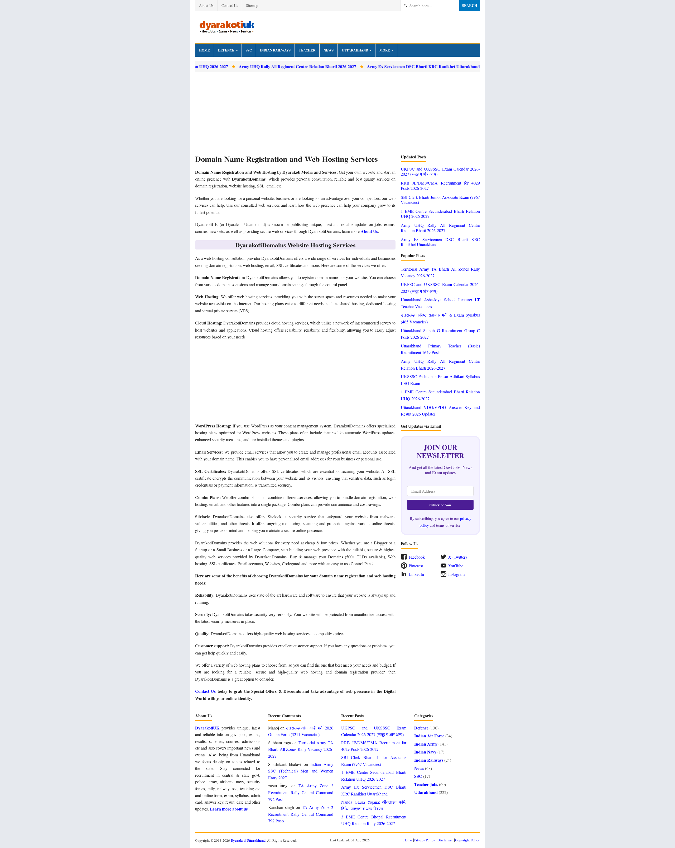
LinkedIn (416, 574)
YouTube (455, 565)
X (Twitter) (457, 557)
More (384, 50)
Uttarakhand (355, 50)
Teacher (307, 50)
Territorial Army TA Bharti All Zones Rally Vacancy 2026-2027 (300, 749)
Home (204, 50)
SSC (249, 50)
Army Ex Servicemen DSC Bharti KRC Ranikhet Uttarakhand (399, 66)
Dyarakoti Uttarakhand (248, 840)
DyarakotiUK (207, 728)
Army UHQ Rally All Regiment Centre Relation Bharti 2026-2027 (273, 66)
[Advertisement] (337, 113)
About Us (206, 5)
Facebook (417, 557)
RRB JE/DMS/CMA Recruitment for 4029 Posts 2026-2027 (440, 185)
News (329, 50)
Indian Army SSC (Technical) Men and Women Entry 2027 (300, 770)
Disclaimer (445, 840)
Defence (226, 50)
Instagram (456, 574)
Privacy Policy (424, 840)
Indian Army (425, 744)
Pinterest (416, 565)
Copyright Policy (467, 840)
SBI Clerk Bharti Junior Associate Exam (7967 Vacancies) (440, 199)
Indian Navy (425, 752)
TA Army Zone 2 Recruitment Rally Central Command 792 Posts (300, 792)
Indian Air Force (429, 736)
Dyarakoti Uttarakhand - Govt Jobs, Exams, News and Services (226, 27)
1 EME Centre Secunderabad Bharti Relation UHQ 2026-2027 (440, 213)
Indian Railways (275, 50)
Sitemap (252, 5)
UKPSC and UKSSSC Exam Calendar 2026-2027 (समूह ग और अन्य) (440, 171)
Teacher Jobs (426, 784)
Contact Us (229, 5)
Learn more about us (229, 809)
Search (469, 5)
